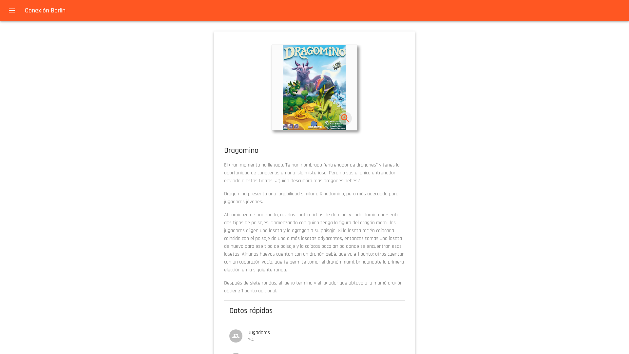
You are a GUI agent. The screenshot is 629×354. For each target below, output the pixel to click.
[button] (314, 87)
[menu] (12, 10)
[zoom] (345, 118)
